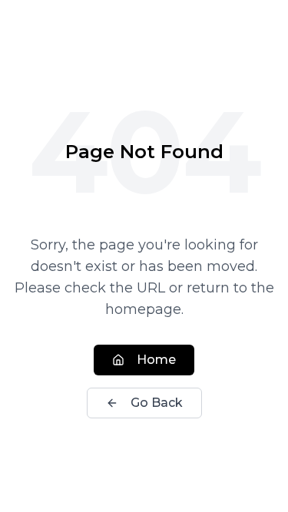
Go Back (157, 402)
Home (156, 359)
